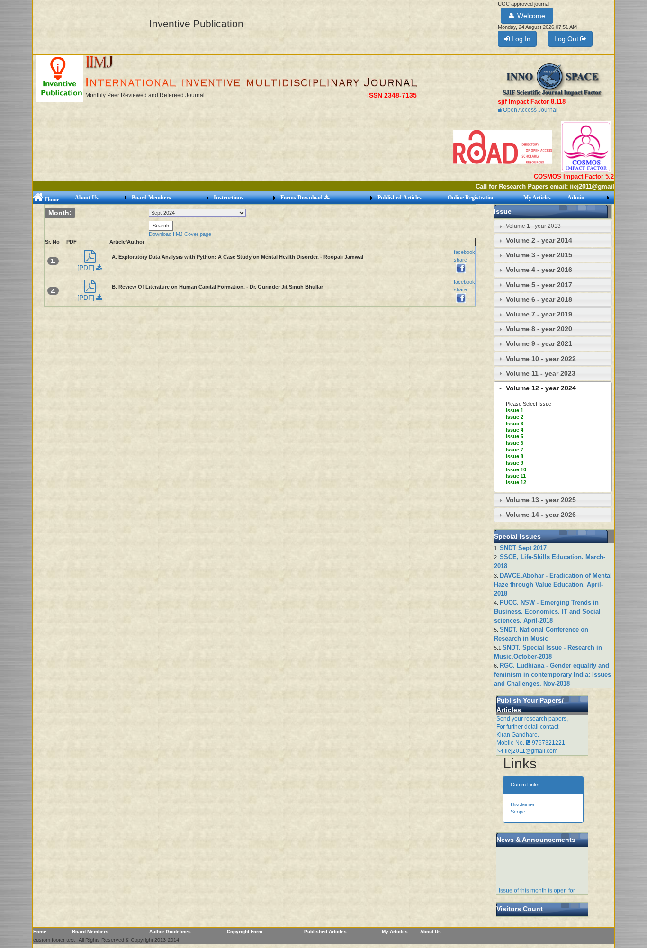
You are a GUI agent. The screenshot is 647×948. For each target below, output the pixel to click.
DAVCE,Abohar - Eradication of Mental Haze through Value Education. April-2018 (553, 584)
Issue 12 (516, 482)
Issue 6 (514, 443)
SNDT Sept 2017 (523, 547)
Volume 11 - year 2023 (540, 373)
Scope (518, 811)
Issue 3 (514, 423)
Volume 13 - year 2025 (541, 500)
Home (51, 199)
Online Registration (471, 197)
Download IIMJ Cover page (180, 234)
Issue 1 (514, 410)
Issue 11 (516, 476)
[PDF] (86, 267)
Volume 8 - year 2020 (539, 329)
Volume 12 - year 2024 (541, 388)
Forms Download (302, 197)
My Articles (537, 197)
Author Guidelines (170, 931)
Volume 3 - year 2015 (539, 255)
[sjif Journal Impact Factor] (552, 79)
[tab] (553, 226)
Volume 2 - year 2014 (539, 240)
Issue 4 (514, 430)
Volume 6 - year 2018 (539, 299)
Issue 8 (514, 456)
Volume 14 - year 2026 (541, 514)
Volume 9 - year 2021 (539, 343)
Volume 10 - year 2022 (541, 358)
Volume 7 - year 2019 (539, 314)
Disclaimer (523, 804)
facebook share (464, 255)
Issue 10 (516, 469)
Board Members (151, 197)
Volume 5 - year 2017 (539, 285)
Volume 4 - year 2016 (539, 269)
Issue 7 (514, 449)
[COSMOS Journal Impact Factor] (586, 146)
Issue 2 (514, 417)
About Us (87, 197)
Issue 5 (514, 436)
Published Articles (399, 197)
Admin (575, 197)
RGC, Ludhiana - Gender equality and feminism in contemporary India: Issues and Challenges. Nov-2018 (552, 674)
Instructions (228, 197)
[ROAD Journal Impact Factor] (503, 146)
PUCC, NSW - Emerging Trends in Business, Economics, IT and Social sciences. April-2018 (547, 611)
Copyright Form (244, 931)
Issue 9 (514, 463)
